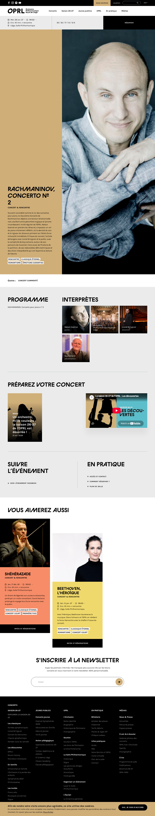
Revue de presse (126, 724)
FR (145, 3)
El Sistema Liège (43, 757)
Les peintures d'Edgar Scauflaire (73, 767)
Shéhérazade (18, 574)
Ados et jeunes (42, 731)
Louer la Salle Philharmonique (71, 787)
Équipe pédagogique (45, 764)
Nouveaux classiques (17, 759)
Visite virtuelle (97, 756)
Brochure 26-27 (126, 769)
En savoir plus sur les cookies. (29, 812)
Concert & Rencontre (19, 207)
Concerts (53, 11)
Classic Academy (43, 761)
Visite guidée (69, 776)
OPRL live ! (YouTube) (128, 744)
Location (116, 3)
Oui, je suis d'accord (133, 807)
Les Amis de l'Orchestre (74, 745)
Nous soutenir (102, 3)
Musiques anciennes (17, 796)
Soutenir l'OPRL (70, 742)
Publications (125, 765)
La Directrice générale (73, 799)
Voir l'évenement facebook (23, 483)
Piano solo (12, 792)
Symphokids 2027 (16, 779)
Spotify (16, 3)
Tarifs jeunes (41, 734)
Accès (93, 745)
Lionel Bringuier (15, 731)
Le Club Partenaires (72, 749)
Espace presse (125, 728)
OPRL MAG (123, 772)
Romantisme (14, 263)
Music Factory (14, 755)
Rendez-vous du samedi (18, 741)
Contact (94, 763)
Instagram (12, 3)
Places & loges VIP (99, 732)
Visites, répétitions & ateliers (45, 752)
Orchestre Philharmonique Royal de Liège (32, 10)
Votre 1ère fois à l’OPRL (101, 752)
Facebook (9, 3)
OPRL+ (10, 752)
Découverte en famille (45, 727)
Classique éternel (30, 259)
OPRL (17, 10)
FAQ (93, 749)
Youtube (20, 3)
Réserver (129, 23)
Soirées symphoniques (18, 727)
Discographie (69, 732)
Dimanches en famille (17, 769)
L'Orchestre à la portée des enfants (19, 773)
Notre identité (70, 721)
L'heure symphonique (17, 738)
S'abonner (95, 724)
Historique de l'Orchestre (74, 728)
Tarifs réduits (97, 728)
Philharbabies (14, 782)
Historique (68, 759)
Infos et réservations (25, 629)
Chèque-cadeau (98, 735)
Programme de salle (128, 762)
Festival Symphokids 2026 (45, 722)
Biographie (68, 724)
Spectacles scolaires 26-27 (46, 746)
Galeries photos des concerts (128, 739)
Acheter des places (99, 721)
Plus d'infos (48, 812)
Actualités (123, 721)
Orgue (10, 799)
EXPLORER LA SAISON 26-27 (19, 716)
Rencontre (13, 259)
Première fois (29, 613)
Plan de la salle (97, 759)
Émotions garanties (33, 263)
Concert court (12, 613)
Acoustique (69, 772)
